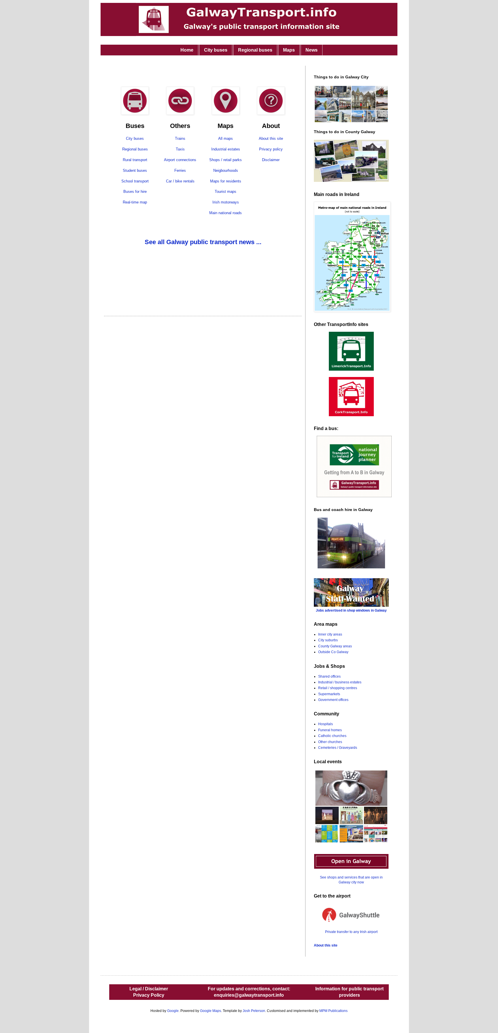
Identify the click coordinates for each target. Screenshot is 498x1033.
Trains (180, 138)
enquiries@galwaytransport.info (249, 995)
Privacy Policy (148, 995)
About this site (271, 138)
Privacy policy (271, 149)
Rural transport (135, 160)
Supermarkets (329, 694)
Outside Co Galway (333, 652)
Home (186, 50)
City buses (215, 50)
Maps (289, 50)
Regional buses (255, 50)
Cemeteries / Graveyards (337, 748)
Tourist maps (225, 191)
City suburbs (328, 640)
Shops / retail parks (225, 160)
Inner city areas (330, 634)
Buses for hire (135, 191)
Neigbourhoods (225, 170)
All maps (225, 138)
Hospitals (325, 724)
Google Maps (210, 1011)
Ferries (180, 170)
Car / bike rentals (180, 181)
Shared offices (329, 676)
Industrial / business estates (339, 682)
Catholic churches (332, 736)
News (311, 50)
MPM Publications (333, 1011)
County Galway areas (335, 646)
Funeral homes (330, 730)
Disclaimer (271, 160)
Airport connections (180, 160)
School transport (135, 181)
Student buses (135, 170)
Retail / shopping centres (337, 688)
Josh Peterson (254, 1011)
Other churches (330, 742)
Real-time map (135, 202)
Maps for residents (225, 181)
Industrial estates (225, 149)
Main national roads (225, 213)
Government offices (333, 700)
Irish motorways (225, 202)
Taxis (180, 149)
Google (173, 1011)
